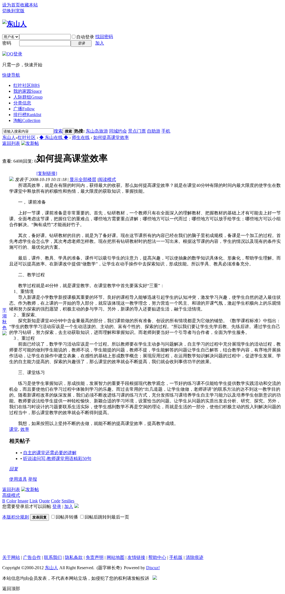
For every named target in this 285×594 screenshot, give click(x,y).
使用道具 (18, 479)
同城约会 (118, 131)
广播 (24, 108)
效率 (24, 429)
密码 (6, 43)
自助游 (153, 131)
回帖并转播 (67, 517)
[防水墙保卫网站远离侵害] (155, 578)
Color (11, 500)
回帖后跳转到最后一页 (107, 517)
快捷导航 (11, 75)
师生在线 (81, 137)
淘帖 (26, 120)
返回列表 (11, 143)
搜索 (58, 131)
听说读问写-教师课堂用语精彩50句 (57, 458)
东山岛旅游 (97, 131)
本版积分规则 (15, 517)
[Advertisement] (135, 537)
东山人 (9, 137)
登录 (56, 506)
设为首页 (11, 5)
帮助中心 (157, 557)
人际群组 (28, 97)
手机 (165, 131)
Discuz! (153, 567)
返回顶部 (11, 588)
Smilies (68, 500)
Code (55, 500)
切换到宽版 (13, 10)
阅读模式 (107, 179)
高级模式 (11, 495)
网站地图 (115, 557)
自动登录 (85, 37)
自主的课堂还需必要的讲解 (50, 452)
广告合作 (32, 557)
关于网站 (11, 557)
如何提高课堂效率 (111, 137)
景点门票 (137, 131)
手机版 (176, 557)
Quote (44, 500)
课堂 (13, 429)
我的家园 (27, 91)
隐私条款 (74, 557)
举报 (32, 479)
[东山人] (14, 24)
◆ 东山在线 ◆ (53, 137)
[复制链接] (46, 173)
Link (34, 500)
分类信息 (22, 103)
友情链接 (136, 557)
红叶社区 (26, 85)
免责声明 (95, 557)
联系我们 (53, 557)
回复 (13, 468)
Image (23, 500)
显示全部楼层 (83, 179)
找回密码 (104, 36)
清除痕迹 (194, 557)
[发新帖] (30, 143)
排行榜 (27, 114)
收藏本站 (29, 5)
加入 (99, 43)
